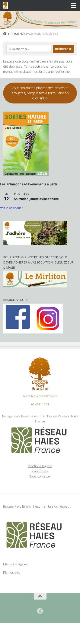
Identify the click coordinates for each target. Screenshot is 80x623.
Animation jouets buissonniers (36, 199)
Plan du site (40, 471)
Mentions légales (40, 466)
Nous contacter (40, 476)
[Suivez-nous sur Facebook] (40, 611)
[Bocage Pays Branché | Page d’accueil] (6, 5)
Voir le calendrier (11, 208)
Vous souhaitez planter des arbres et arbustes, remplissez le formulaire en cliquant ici (40, 92)
